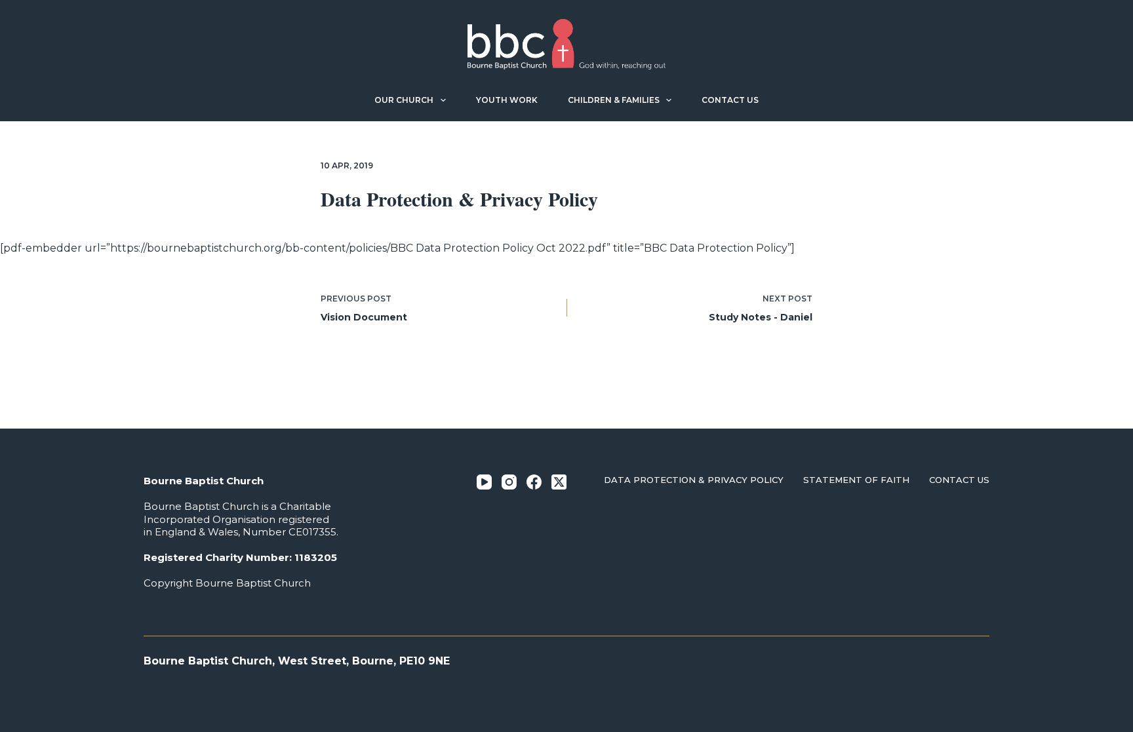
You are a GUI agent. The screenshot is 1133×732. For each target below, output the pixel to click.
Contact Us (730, 100)
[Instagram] (509, 482)
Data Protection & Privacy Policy (694, 479)
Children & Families (614, 100)
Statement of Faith (856, 479)
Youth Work (507, 100)
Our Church (403, 100)
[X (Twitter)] (558, 482)
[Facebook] (534, 482)
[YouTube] (484, 482)
